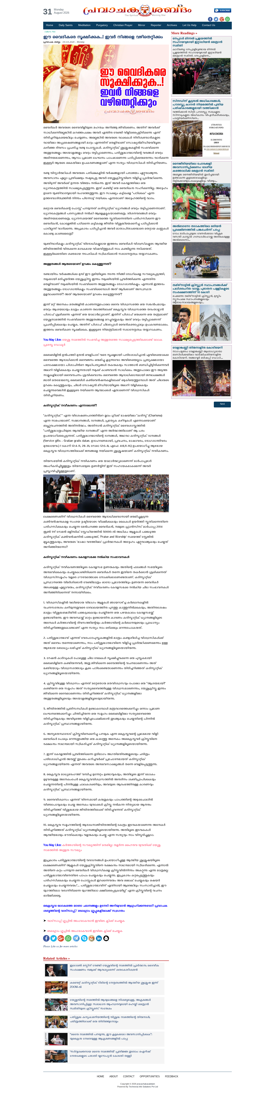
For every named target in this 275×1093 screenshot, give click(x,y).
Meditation (84, 25)
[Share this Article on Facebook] (46, 938)
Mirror (141, 25)
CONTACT (129, 1076)
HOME (100, 1076)
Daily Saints (66, 25)
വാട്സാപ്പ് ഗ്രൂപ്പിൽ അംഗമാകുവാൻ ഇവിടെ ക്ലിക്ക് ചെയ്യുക (86, 921)
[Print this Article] (106, 938)
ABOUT (113, 1076)
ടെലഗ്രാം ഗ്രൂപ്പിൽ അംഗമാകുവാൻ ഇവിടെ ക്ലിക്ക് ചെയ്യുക (85, 931)
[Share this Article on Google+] (61, 938)
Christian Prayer (122, 25)
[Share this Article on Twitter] (53, 938)
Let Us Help (189, 25)
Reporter (156, 25)
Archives (172, 25)
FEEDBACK (171, 1076)
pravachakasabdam (146, 1084)
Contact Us (208, 25)
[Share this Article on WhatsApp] (68, 938)
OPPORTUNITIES (150, 1076)
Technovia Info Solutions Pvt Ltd (143, 1087)
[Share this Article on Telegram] (76, 938)
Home (49, 25)
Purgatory (102, 25)
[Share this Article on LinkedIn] (99, 938)
